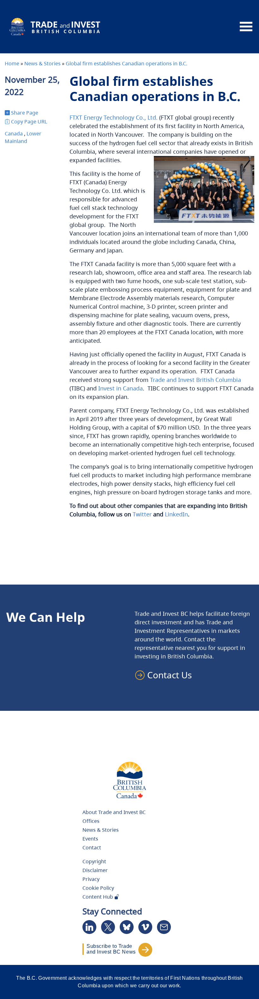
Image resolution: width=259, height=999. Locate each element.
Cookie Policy (98, 887)
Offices (90, 821)
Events (90, 838)
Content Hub (98, 896)
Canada (14, 133)
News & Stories (42, 63)
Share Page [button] (24, 112)
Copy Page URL (29, 121)
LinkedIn (176, 514)
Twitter (142, 514)
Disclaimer (95, 870)
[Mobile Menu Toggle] (246, 26)
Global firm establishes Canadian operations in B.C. (126, 63)
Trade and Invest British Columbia (195, 380)
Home (12, 63)
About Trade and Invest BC (114, 812)
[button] (166, 675)
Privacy (90, 879)
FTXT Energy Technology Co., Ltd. (113, 117)
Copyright (94, 861)
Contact (91, 847)
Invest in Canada (120, 388)
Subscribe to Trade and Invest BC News (111, 948)
